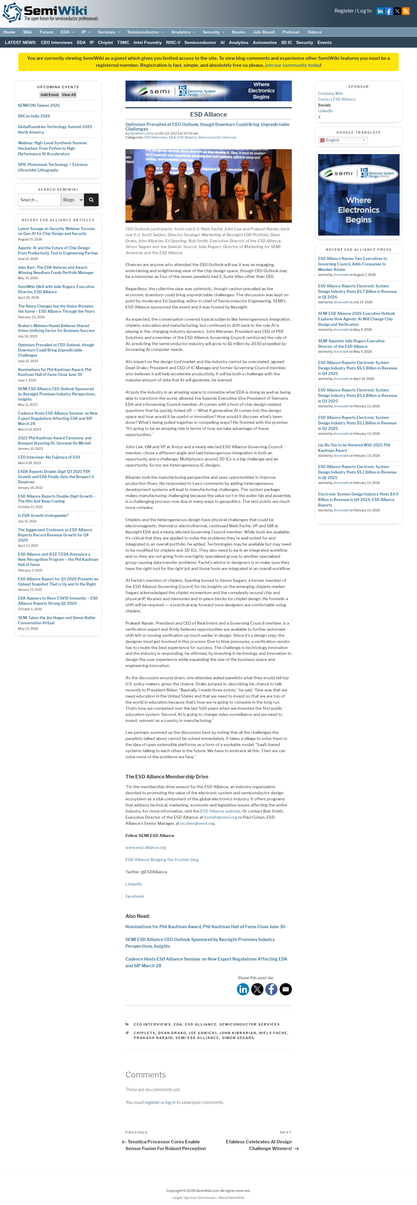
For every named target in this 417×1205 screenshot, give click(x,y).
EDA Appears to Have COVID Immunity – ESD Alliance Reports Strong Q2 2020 (58, 601)
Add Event (50, 95)
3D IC (286, 42)
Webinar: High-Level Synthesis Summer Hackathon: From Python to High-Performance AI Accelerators (52, 148)
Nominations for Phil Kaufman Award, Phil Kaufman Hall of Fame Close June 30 (54, 372)
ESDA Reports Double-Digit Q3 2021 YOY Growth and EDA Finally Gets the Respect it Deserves (56, 476)
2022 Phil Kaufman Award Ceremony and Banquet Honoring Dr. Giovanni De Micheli (54, 441)
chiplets (144, 1033)
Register (344, 11)
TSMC (123, 42)
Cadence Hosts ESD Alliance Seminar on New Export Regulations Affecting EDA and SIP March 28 (58, 418)
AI (222, 42)
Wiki (27, 32)
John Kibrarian (237, 1033)
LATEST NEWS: (21, 42)
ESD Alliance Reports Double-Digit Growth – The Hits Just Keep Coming (57, 499)
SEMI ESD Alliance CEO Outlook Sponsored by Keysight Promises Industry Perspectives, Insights (57, 394)
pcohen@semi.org (197, 823)
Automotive (265, 42)
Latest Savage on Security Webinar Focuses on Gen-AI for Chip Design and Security (56, 231)
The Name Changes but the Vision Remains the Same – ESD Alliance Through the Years (56, 309)
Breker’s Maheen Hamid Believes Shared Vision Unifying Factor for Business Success (56, 328)
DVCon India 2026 (34, 116)
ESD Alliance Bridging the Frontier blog (162, 859)
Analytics (181, 32)
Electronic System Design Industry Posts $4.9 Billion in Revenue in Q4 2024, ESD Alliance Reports (358, 499)
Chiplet (105, 42)
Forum (46, 32)
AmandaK (341, 275)
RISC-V (173, 42)
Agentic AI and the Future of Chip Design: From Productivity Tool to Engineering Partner (58, 250)
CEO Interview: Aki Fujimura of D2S (49, 457)
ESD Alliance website (220, 811)
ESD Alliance (187, 137)
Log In (364, 11)
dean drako (172, 1033)
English (332, 140)
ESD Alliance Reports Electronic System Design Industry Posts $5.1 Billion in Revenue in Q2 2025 (357, 423)
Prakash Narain (153, 1038)
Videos (314, 32)
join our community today (292, 65)
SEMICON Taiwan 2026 (39, 105)
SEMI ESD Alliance (197, 1038)
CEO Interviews (57, 42)
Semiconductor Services (217, 137)
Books (238, 32)
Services (106, 32)
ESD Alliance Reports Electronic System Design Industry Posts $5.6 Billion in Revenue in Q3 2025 (357, 395)
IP (84, 32)
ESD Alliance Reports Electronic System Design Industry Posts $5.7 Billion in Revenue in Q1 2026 (357, 291)
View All (69, 95)
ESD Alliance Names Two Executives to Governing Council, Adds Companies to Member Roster (352, 264)
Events (324, 42)
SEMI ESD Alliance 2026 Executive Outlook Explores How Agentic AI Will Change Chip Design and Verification (356, 319)
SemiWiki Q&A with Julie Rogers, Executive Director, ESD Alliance (56, 289)
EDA (65, 32)
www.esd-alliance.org (145, 847)
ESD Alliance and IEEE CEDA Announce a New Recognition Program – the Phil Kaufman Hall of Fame (58, 559)
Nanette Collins (142, 133)
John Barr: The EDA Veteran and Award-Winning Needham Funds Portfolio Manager (56, 270)
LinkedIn (133, 884)
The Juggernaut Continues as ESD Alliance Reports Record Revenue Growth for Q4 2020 (55, 535)
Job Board (264, 32)
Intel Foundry (148, 42)
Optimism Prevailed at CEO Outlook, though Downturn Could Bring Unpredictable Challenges (56, 350)
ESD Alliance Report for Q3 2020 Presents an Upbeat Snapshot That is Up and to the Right (58, 581)
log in (170, 1102)
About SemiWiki (232, 1198)
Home (9, 32)
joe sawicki (203, 1033)
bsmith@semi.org (220, 817)
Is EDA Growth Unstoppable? (43, 515)
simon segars (238, 1038)
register (152, 1102)
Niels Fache (273, 1033)
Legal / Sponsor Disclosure (194, 1198)
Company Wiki (330, 93)
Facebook (134, 896)
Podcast (290, 32)
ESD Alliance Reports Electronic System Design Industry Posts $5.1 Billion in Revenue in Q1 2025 (357, 472)
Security (211, 32)
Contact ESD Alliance (337, 99)
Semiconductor (143, 32)
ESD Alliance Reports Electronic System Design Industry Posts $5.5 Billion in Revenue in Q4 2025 (357, 368)
